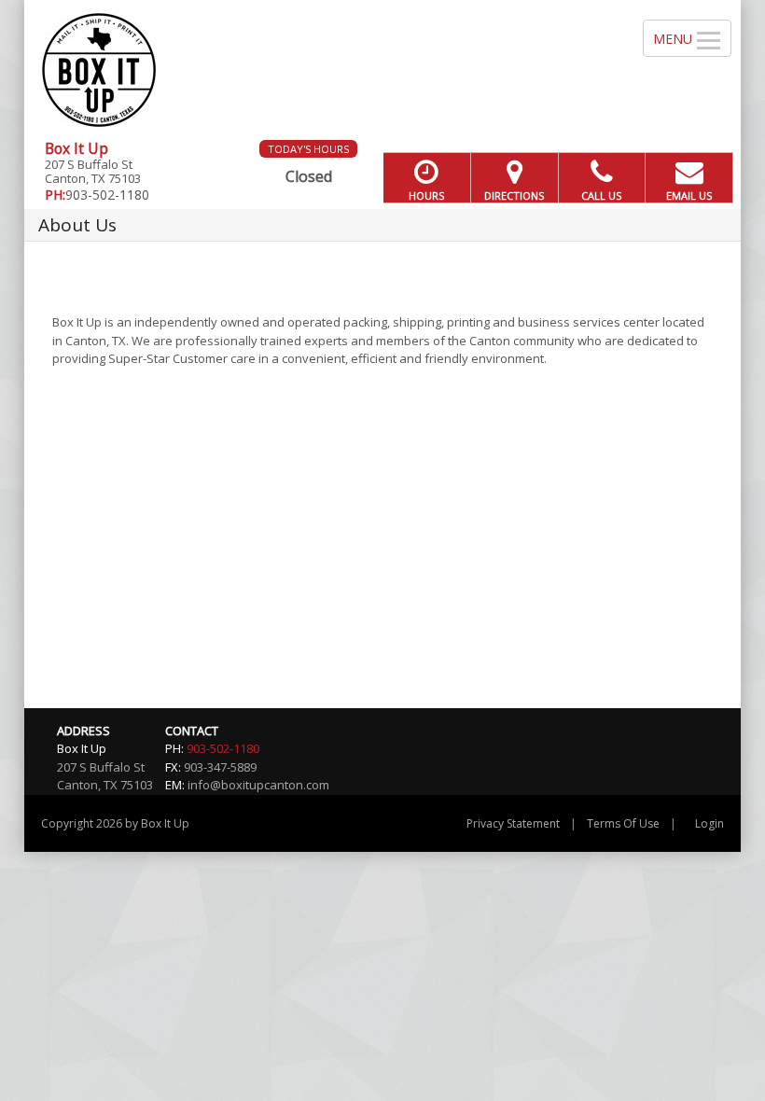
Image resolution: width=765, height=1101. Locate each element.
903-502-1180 (223, 748)
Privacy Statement (513, 823)
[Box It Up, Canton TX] (382, 70)
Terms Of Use (623, 823)
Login (709, 823)
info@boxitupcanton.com (258, 784)
